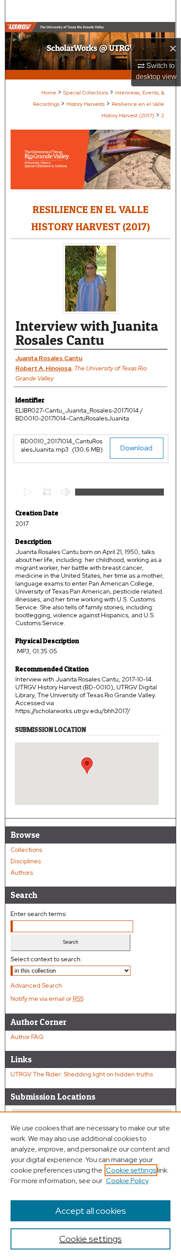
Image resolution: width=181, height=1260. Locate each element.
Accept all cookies (90, 1211)
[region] (90, 1186)
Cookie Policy (127, 1180)
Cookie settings (131, 1170)
